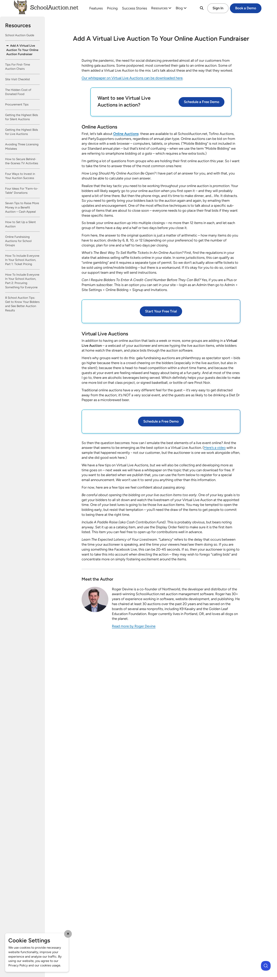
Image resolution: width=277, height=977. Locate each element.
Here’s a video (215, 447)
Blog (180, 8)
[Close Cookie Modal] (68, 934)
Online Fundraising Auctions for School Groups (18, 241)
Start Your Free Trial (161, 311)
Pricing (112, 8)
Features (96, 8)
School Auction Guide (19, 35)
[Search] (201, 8)
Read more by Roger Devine (133, 626)
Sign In (218, 8)
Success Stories (134, 8)
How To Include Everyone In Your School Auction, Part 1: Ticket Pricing (22, 260)
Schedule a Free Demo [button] (201, 102)
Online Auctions (125, 134)
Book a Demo (245, 8)
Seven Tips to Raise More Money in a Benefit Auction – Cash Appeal (22, 207)
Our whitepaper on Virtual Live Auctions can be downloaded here (132, 78)
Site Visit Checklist (17, 79)
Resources (159, 8)
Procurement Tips (17, 104)
